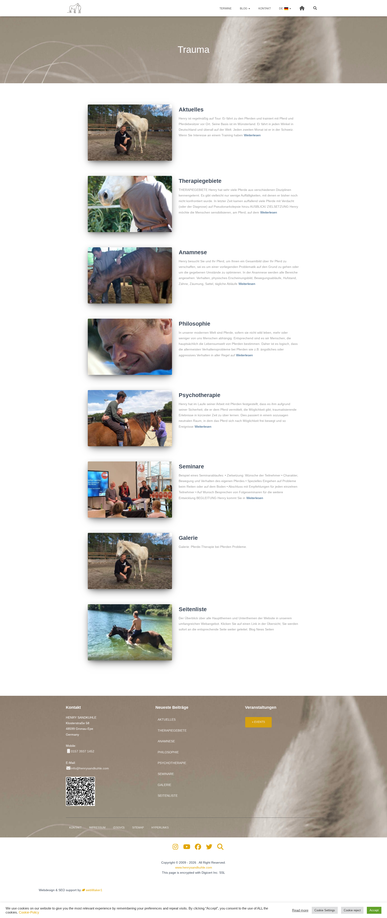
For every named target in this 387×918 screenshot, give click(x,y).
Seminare (191, 466)
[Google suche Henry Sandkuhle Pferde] (220, 848)
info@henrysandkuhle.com (90, 768)
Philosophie (194, 323)
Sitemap (138, 827)
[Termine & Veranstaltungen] (258, 722)
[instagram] (175, 848)
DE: (281, 8)
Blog (243, 8)
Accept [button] (374, 910)
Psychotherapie (199, 395)
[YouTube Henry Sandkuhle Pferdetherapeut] (187, 848)
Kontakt (264, 8)
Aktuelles (191, 109)
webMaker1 (93, 890)
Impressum (97, 827)
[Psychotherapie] (130, 418)
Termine (225, 8)
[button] (249, 8)
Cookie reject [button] (352, 910)
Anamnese (193, 252)
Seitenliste (193, 609)
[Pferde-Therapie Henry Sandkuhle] (74, 8)
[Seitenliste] (130, 632)
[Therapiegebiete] (130, 204)
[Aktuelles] (130, 133)
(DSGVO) (119, 827)
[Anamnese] (130, 275)
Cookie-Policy (29, 912)
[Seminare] (130, 489)
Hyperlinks (160, 827)
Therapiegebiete (200, 181)
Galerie (188, 538)
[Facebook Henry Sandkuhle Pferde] (198, 848)
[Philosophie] (130, 347)
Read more (300, 910)
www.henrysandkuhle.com (193, 867)
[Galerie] (130, 561)
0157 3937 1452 (82, 751)
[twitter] (209, 848)
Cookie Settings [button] (324, 910)
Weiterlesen (252, 135)
